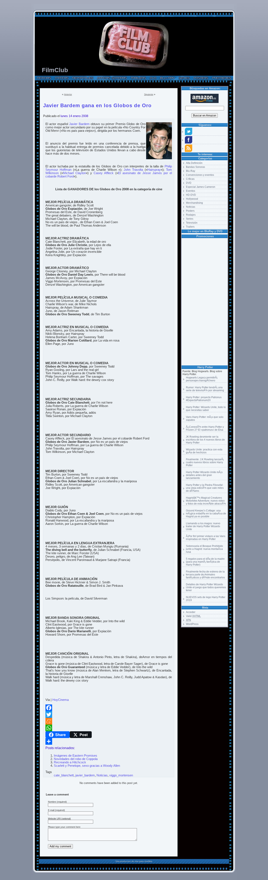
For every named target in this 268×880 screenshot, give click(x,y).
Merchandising (194, 202)
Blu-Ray (190, 170)
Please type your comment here (64, 827)
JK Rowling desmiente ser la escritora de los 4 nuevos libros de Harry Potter (205, 439)
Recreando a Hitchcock (70, 762)
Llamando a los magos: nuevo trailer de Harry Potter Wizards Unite (203, 526)
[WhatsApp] (108, 728)
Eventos (190, 190)
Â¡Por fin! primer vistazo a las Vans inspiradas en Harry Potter (205, 538)
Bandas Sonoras (195, 167)
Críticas (190, 178)
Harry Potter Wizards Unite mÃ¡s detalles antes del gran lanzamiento (204, 475)
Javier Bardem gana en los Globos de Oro (97, 105)
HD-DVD (191, 194)
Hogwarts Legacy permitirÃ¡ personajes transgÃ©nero (202, 379)
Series (189, 218)
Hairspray (154, 169)
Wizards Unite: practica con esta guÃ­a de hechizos (204, 451)
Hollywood (192, 198)
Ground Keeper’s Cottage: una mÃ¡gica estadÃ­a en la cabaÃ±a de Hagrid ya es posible (206, 513)
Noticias (190, 206)
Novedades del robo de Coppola (76, 759)
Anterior (68, 94)
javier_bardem (85, 775)
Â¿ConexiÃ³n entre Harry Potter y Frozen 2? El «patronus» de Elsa (205, 428)
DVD (188, 182)
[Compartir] (108, 741)
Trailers (190, 226)
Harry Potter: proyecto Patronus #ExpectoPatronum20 (204, 399)
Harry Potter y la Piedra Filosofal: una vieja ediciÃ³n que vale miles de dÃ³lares (205, 488)
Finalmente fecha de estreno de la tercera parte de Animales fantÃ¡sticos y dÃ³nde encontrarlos (205, 574)
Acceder (190, 612)
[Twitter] (108, 714)
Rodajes (191, 214)
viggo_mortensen (121, 775)
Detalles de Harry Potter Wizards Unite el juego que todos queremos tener (206, 587)
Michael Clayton (74, 173)
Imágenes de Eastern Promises (75, 755)
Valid (193, 616)
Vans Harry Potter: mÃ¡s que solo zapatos (204, 418)
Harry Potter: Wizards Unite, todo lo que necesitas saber (206, 409)
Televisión (191, 222)
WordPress (192, 624)
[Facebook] (108, 707)
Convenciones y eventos (200, 174)
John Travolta (133, 169)
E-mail (51, 810)
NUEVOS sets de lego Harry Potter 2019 (205, 599)
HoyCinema (60, 699)
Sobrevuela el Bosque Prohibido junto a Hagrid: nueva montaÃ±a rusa (204, 549)
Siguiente (148, 94)
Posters (190, 210)
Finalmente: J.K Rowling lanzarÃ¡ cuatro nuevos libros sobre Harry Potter (205, 462)
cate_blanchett (64, 775)
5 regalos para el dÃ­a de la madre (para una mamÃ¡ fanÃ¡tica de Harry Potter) (205, 561)
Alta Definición (194, 163)
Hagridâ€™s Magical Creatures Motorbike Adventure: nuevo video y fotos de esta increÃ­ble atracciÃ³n (206, 500)
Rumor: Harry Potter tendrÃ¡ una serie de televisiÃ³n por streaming (205, 389)
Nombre (52, 801)
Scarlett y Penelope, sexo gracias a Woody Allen (87, 765)
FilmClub (55, 70)
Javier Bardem (79, 124)
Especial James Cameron (200, 186)
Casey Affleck (103, 173)
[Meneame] (108, 721)
